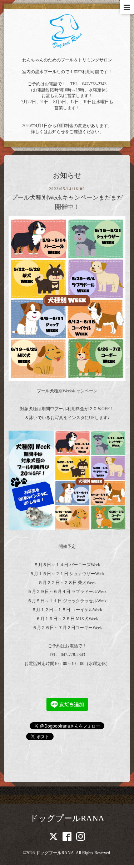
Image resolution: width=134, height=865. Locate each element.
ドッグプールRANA (67, 818)
